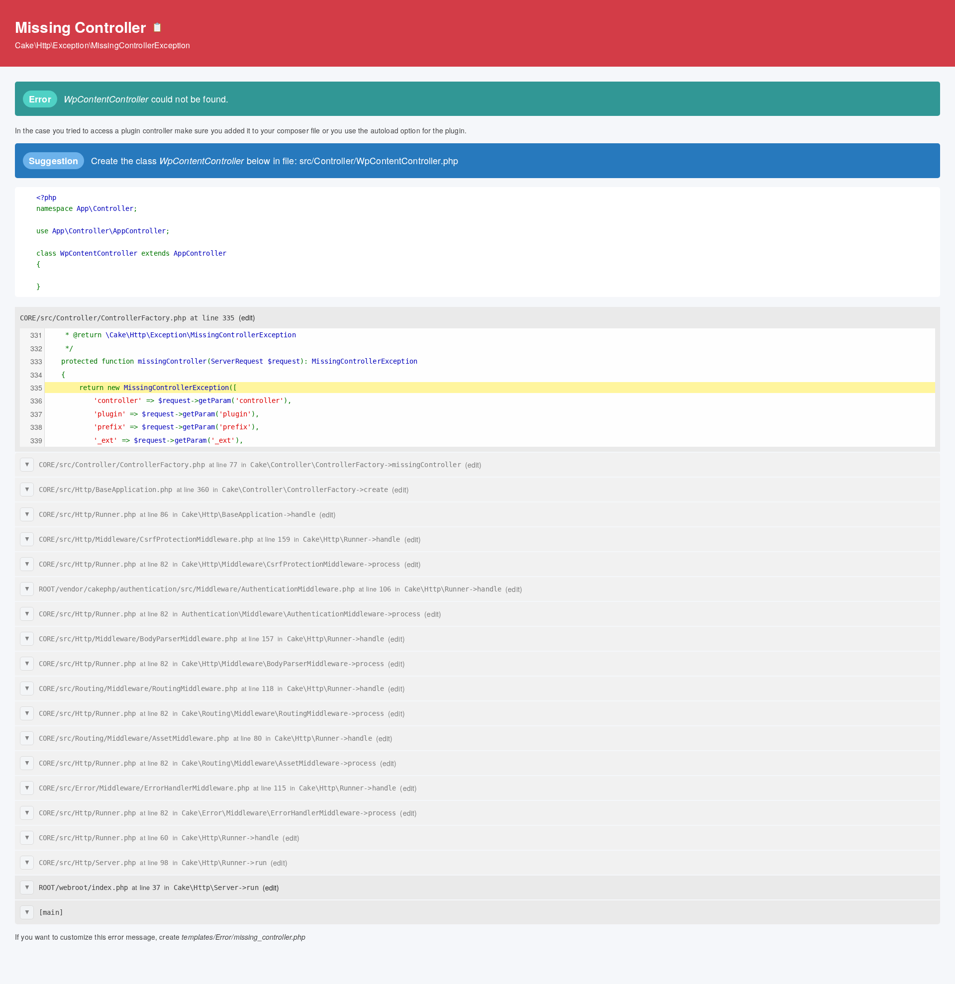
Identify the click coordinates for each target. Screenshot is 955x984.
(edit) (247, 317)
